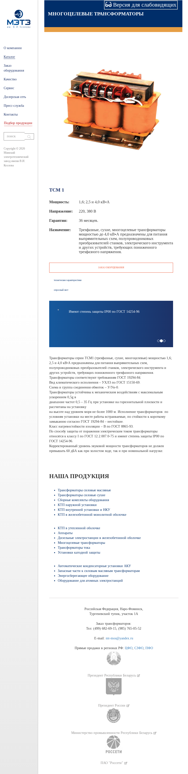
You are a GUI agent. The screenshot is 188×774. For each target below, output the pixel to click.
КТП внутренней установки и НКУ (84, 510)
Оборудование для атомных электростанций (90, 580)
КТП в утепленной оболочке (79, 528)
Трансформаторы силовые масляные (84, 490)
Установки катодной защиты (79, 552)
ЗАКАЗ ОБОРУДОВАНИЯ (111, 267)
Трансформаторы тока (74, 547)
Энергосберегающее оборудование (83, 576)
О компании (13, 48)
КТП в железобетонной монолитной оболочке (92, 514)
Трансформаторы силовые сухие (81, 495)
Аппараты (65, 533)
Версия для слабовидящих (144, 5)
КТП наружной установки (77, 505)
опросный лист (61, 290)
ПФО (149, 648)
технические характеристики (68, 280)
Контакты (11, 114)
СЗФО (138, 648)
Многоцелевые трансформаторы (96, 13)
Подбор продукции (18, 123)
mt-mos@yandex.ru (119, 638)
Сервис (9, 88)
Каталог (9, 57)
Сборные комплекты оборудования (83, 500)
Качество (10, 79)
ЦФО (128, 648)
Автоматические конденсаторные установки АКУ (94, 566)
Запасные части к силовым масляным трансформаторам (99, 571)
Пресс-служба (14, 106)
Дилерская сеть (15, 97)
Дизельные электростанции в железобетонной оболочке (99, 538)
